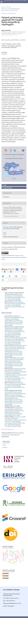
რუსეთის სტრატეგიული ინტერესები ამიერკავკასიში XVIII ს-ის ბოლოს (15, 337)
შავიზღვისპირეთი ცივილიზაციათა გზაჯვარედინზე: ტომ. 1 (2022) (15, 306)
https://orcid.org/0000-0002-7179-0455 (9, 34)
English (4, 445)
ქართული (4, 447)
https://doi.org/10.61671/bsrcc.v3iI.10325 (14, 40)
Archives (8, 7)
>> (13, 429)
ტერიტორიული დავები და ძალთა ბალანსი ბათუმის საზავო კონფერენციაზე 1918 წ (14, 359)
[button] (5, 276)
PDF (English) (8, 187)
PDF (5, 185)
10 (10, 429)
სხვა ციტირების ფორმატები (11, 216)
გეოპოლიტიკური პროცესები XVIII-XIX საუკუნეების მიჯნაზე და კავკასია (15, 303)
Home (3, 7)
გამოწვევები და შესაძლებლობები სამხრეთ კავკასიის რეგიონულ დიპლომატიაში (14, 317)
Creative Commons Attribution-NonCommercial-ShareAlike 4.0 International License (14, 257)
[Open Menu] (1, 1)
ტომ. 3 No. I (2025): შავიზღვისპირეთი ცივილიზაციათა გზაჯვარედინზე (11, 9)
